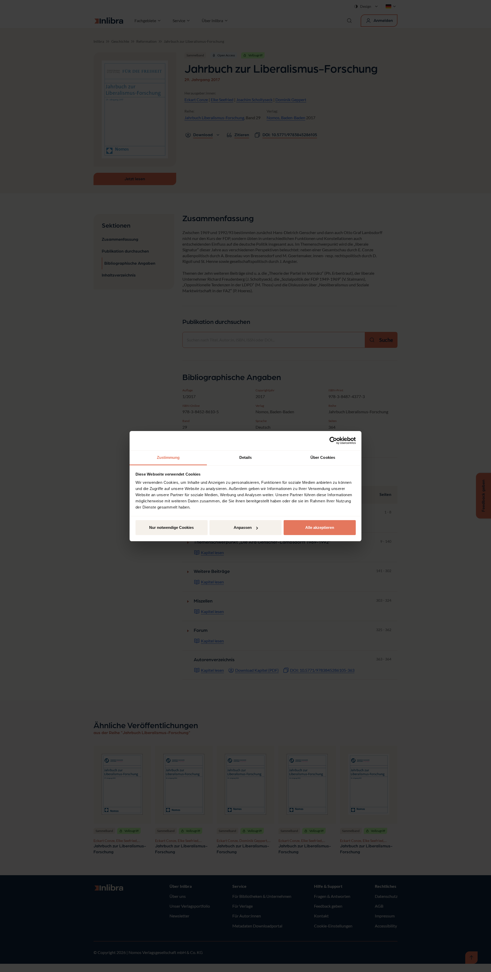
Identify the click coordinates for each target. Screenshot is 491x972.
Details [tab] (245, 457)
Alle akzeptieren (319, 527)
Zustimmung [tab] (168, 457)
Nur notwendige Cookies (171, 527)
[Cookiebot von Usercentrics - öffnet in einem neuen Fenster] (333, 440)
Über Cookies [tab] (322, 457)
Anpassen (243, 527)
